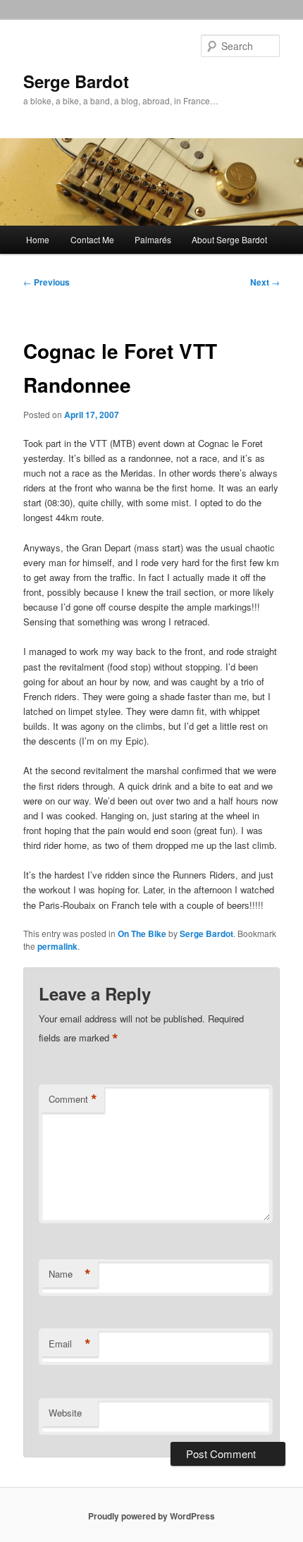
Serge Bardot (76, 81)
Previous (46, 282)
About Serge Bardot (229, 239)
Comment (73, 1099)
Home (37, 239)
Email (70, 1344)
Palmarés (153, 239)
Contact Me (92, 239)
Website (65, 1412)
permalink (57, 946)
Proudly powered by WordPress (151, 1516)
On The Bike (142, 933)
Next (265, 282)
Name (70, 1274)
